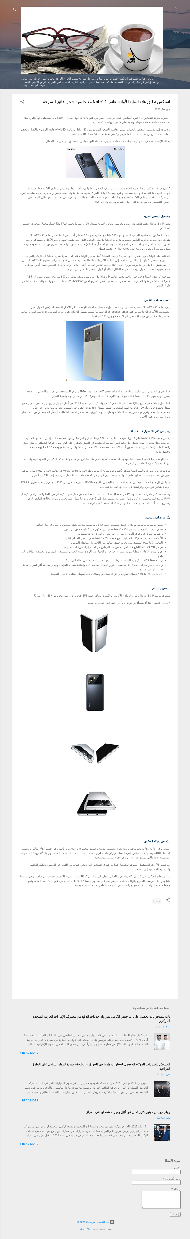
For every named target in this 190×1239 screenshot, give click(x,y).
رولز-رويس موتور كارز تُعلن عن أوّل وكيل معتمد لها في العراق (128, 1112)
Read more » (29, 1052)
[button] (22, 102)
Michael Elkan (85, 1229)
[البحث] (14, 10)
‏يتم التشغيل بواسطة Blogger (93, 1222)
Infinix (156, 901)
